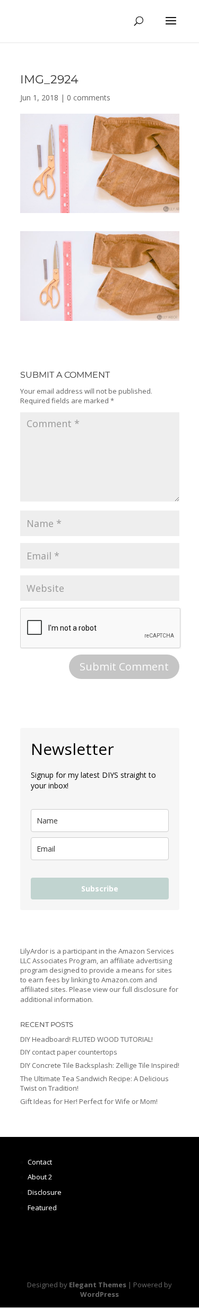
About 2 (40, 1177)
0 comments (88, 97)
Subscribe (99, 889)
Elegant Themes (97, 1284)
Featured (42, 1207)
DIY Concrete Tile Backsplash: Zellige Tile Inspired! (99, 1065)
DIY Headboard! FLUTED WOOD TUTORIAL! (86, 1039)
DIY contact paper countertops (68, 1052)
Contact (40, 1162)
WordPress (99, 1294)
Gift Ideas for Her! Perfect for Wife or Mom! (89, 1101)
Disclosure (45, 1192)
